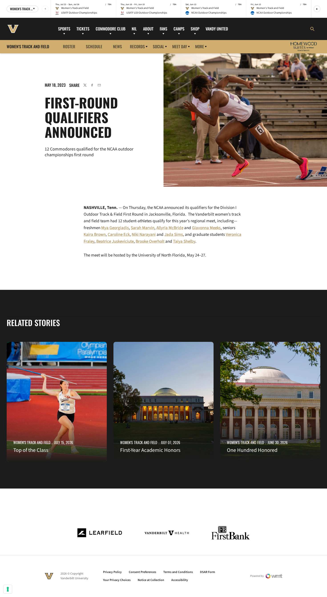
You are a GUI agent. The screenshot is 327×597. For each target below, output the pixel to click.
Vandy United (217, 29)
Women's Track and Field (31, 442)
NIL (134, 29)
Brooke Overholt (150, 241)
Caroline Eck (119, 235)
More (199, 46)
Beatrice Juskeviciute (115, 241)
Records (137, 46)
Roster (69, 46)
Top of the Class (30, 450)
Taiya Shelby (184, 241)
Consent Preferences (142, 572)
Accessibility (179, 580)
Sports (64, 29)
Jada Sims (173, 235)
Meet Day (179, 46)
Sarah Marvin (142, 228)
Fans (163, 29)
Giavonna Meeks (206, 228)
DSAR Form (207, 572)
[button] (317, 9)
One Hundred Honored (252, 450)
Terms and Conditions (178, 572)
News (117, 46)
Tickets (83, 29)
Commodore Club (110, 29)
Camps (179, 29)
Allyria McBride (169, 228)
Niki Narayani (144, 235)
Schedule (94, 46)
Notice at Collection (151, 580)
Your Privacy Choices (117, 580)
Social (158, 46)
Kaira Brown (95, 235)
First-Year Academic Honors (150, 450)
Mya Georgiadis (115, 228)
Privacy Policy (112, 572)
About (148, 29)
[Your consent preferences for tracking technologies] (8, 589)
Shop (195, 29)
